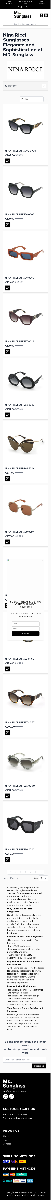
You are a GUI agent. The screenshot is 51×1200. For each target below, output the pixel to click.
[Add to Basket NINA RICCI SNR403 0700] (7, 415)
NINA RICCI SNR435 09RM (20, 786)
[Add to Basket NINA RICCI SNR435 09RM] (7, 796)
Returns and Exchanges (15, 1114)
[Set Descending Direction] (46, 99)
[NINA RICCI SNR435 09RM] (25, 761)
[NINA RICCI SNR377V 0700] (25, 126)
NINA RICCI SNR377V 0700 (20, 151)
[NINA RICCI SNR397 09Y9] (25, 253)
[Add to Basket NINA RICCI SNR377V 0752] (7, 732)
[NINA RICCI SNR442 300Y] (25, 443)
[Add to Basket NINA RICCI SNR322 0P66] (7, 669)
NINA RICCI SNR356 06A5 (19, 214)
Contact (7, 1144)
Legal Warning (36, 1195)
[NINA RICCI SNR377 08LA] (25, 316)
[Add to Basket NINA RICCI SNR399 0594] (7, 542)
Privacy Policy (21, 1195)
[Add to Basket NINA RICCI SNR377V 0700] (7, 161)
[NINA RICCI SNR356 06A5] (25, 189)
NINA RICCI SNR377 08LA (19, 341)
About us (7, 1136)
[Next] (41, 872)
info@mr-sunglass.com (14, 1091)
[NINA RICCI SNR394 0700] (25, 824)
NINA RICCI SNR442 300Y (19, 468)
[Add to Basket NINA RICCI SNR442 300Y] (7, 478)
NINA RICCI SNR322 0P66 (19, 659)
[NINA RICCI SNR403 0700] (25, 380)
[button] (25, 86)
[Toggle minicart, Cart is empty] (46, 15)
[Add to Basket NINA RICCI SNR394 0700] (7, 859)
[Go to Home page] (22, 15)
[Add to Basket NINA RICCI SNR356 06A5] (7, 224)
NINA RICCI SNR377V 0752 (20, 722)
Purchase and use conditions (17, 1118)
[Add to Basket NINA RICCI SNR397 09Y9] (7, 288)
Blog (5, 1140)
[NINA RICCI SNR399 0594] (25, 507)
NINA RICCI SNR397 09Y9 (19, 278)
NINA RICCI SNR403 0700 (19, 405)
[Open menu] (4, 15)
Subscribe (39, 1066)
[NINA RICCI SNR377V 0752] (25, 697)
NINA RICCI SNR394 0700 (19, 849)
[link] (10, 872)
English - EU (23, 7)
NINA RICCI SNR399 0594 (19, 532)
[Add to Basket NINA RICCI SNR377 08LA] (7, 351)
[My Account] (41, 15)
